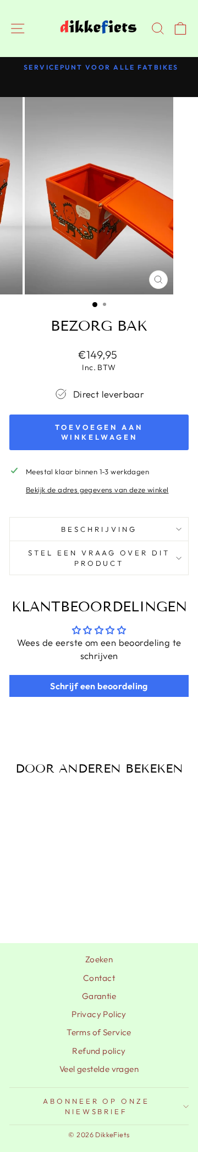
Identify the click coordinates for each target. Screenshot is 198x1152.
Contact (99, 978)
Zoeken (99, 959)
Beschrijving (99, 529)
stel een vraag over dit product (98, 558)
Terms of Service (99, 1032)
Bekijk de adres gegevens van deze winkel (97, 489)
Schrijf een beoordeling (99, 685)
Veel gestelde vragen (99, 1069)
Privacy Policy (99, 1014)
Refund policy (98, 1051)
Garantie (99, 996)
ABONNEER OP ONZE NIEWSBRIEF (96, 1106)
